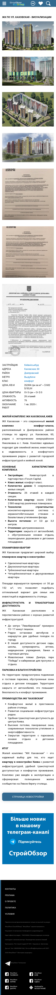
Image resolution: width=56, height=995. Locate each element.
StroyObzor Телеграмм (18, 963)
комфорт (29, 380)
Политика (10, 907)
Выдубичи (29, 376)
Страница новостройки (28, 796)
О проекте (10, 901)
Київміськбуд (31, 364)
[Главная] (17, 4)
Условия (10, 913)
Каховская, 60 (31, 368)
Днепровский (31, 372)
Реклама (10, 895)
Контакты (10, 889)
